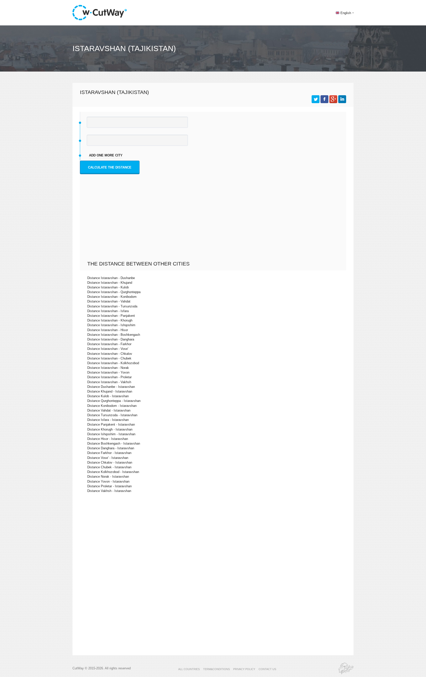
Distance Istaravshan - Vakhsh (109, 382)
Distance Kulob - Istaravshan (108, 396)
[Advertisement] (214, 223)
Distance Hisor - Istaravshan (107, 439)
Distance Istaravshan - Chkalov (109, 354)
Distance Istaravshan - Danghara (110, 339)
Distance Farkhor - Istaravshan (109, 453)
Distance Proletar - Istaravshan (109, 486)
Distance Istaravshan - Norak (108, 368)
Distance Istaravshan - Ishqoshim (111, 325)
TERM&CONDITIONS (216, 669)
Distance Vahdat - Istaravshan (108, 410)
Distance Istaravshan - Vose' (107, 349)
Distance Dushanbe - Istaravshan (111, 387)
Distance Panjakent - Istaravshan (111, 424)
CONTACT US (267, 669)
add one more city (106, 155)
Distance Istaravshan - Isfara (108, 311)
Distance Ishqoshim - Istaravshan (111, 434)
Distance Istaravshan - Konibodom (112, 297)
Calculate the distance (109, 167)
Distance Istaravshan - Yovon (108, 372)
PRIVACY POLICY (244, 669)
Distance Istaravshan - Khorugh (109, 320)
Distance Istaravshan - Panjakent (111, 316)
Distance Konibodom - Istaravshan (112, 406)
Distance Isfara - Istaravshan (108, 420)
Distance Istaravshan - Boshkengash (113, 335)
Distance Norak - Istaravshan (108, 476)
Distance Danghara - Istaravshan (110, 448)
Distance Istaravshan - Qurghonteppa (114, 292)
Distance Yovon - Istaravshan (108, 481)
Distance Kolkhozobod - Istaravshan (113, 472)
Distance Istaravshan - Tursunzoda (112, 306)
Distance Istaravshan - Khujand (109, 282)
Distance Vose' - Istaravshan (107, 458)
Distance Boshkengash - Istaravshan (113, 443)
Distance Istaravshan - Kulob (108, 287)
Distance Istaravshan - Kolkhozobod (113, 363)
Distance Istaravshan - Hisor (107, 330)
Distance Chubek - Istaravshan (109, 467)
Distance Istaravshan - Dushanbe (111, 278)
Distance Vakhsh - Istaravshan (109, 491)
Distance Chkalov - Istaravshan (109, 462)
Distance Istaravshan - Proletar (109, 377)
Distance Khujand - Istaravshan (109, 391)
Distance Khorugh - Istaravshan (109, 429)
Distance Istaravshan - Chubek (109, 358)
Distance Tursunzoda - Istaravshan (112, 415)
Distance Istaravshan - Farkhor (109, 344)
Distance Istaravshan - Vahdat (108, 301)
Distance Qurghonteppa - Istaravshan (114, 401)
